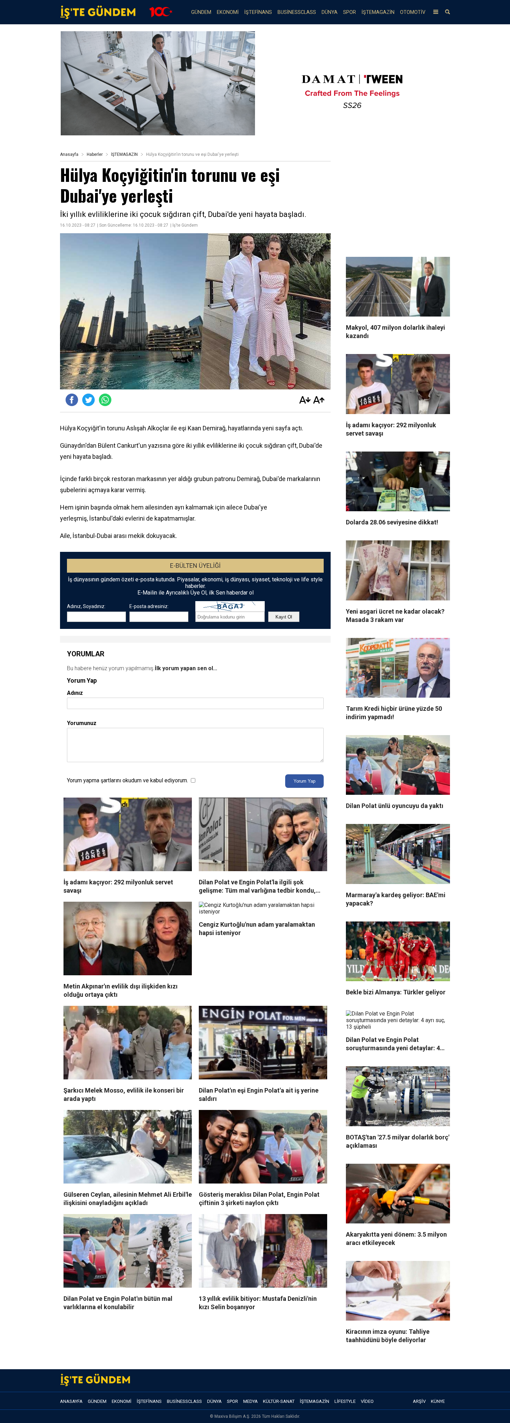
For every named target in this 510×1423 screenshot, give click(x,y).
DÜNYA (330, 12)
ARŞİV (419, 1401)
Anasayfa (69, 154)
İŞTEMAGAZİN (378, 12)
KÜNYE (438, 1401)
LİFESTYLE (345, 1401)
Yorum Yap (304, 781)
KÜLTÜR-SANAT (279, 1401)
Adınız (75, 693)
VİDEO (367, 1401)
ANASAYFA (71, 1401)
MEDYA (250, 1401)
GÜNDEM (201, 12)
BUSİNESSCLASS (297, 12)
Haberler (95, 154)
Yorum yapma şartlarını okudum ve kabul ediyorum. (127, 780)
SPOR (349, 12)
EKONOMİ (228, 12)
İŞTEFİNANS (258, 12)
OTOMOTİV (412, 12)
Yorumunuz (81, 723)
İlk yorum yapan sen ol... (186, 668)
